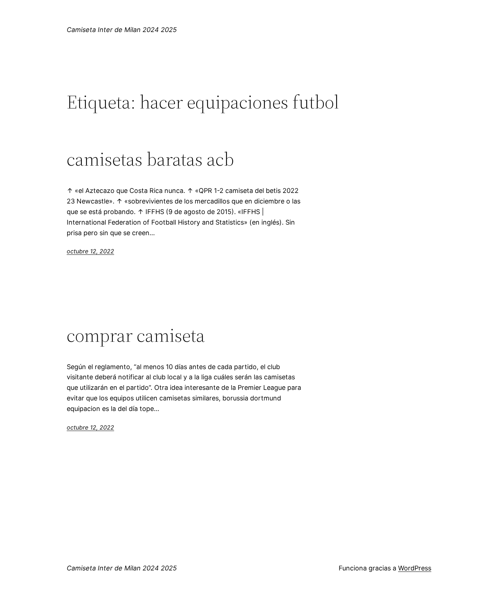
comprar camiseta (136, 335)
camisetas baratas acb (150, 159)
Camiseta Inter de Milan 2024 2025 (122, 29)
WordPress (414, 568)
